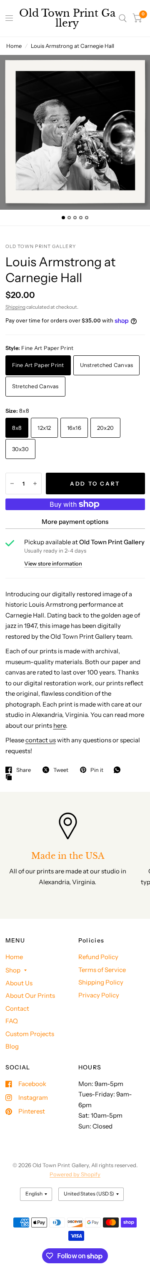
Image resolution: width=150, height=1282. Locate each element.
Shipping (15, 307)
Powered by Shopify (75, 1174)
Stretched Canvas (35, 386)
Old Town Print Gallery (67, 18)
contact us (40, 740)
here (59, 725)
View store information (53, 563)
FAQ (11, 1021)
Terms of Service (102, 970)
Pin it (96, 769)
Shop (12, 970)
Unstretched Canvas (106, 365)
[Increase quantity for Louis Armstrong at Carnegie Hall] (35, 483)
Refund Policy (98, 957)
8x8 (17, 427)
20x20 (105, 427)
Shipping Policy (100, 982)
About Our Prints (30, 995)
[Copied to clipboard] (10, 777)
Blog (12, 1046)
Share (23, 769)
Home (14, 45)
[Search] (123, 18)
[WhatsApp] (119, 769)
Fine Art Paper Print (38, 365)
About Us (18, 983)
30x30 (20, 449)
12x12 (44, 427)
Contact (17, 1008)
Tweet (60, 769)
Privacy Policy (98, 995)
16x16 (74, 427)
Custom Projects (29, 1034)
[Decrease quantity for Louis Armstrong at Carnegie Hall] (12, 483)
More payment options (75, 522)
